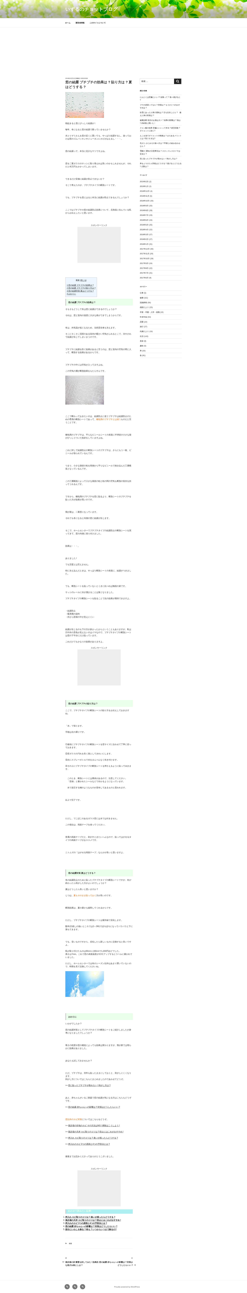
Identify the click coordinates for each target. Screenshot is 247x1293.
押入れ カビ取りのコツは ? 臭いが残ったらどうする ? (93, 1138)
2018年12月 (145, 191)
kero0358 (84, 78)
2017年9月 (144, 263)
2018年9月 (144, 206)
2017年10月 (145, 258)
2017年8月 (144, 268)
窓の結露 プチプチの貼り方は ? (81, 288)
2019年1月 (144, 186)
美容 (141, 341)
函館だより (144, 307)
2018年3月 (144, 234)
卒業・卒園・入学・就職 (150, 312)
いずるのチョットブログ (91, 9)
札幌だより (144, 331)
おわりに (71, 294)
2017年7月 (144, 273)
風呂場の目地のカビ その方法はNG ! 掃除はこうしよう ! (94, 1125)
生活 (70, 1243)
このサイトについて (98, 23)
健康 (141, 298)
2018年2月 (144, 239)
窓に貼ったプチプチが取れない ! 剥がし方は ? (89, 1085)
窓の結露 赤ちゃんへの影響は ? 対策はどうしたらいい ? (94, 1107)
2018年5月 (144, 225)
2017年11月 (144, 254)
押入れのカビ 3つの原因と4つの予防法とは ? (89, 1144)
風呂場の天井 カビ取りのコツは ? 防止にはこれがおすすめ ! (95, 1132)
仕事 (141, 293)
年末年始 (143, 317)
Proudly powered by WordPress (127, 1287)
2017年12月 (145, 249)
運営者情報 (80, 23)
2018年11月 (144, 196)
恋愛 (141, 322)
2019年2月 (144, 182)
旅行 (141, 327)
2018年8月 (144, 210)
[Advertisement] (123, 47)
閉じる (83, 280)
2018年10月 (145, 201)
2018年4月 (144, 230)
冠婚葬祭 (143, 303)
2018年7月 (144, 215)
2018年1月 (144, 244)
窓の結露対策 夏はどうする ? (80, 291)
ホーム (67, 23)
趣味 (141, 346)
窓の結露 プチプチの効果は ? (80, 285)
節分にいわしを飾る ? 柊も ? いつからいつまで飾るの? (91, 1229)
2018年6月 (144, 220)
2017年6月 (144, 278)
